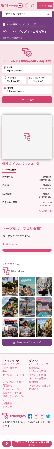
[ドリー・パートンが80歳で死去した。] (44, 286)
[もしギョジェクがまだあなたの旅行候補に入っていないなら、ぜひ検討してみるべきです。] (10, 286)
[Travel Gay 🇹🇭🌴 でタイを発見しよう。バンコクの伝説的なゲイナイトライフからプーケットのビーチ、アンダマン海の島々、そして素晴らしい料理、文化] (10, 307)
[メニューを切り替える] (2, 5)
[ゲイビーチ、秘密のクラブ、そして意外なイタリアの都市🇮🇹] (27, 286)
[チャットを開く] (32, 5)
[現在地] (6, 444)
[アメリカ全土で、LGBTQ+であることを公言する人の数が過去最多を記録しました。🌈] (10, 327)
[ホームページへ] (11, 6)
